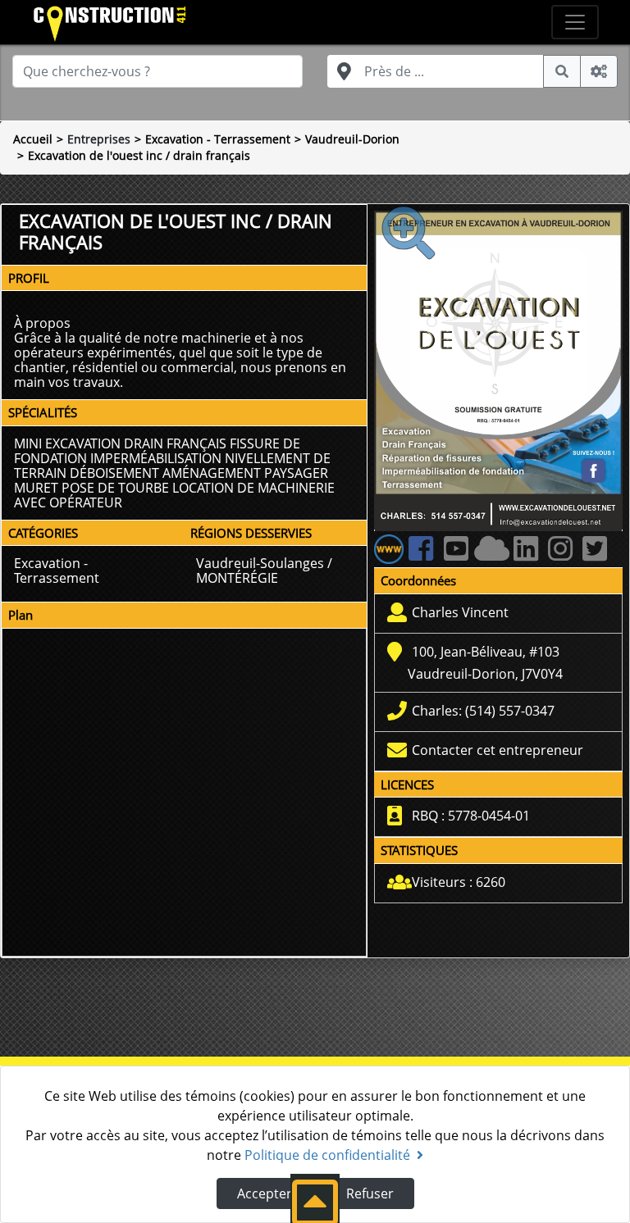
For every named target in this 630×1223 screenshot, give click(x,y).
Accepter (264, 1193)
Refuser (370, 1193)
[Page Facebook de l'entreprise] (425, 555)
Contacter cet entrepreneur (497, 750)
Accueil (32, 139)
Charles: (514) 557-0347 (483, 711)
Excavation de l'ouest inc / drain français (139, 155)
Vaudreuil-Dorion (352, 139)
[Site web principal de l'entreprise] (389, 548)
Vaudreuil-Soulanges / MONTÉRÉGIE (264, 570)
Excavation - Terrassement (217, 139)
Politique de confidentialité (327, 1155)
